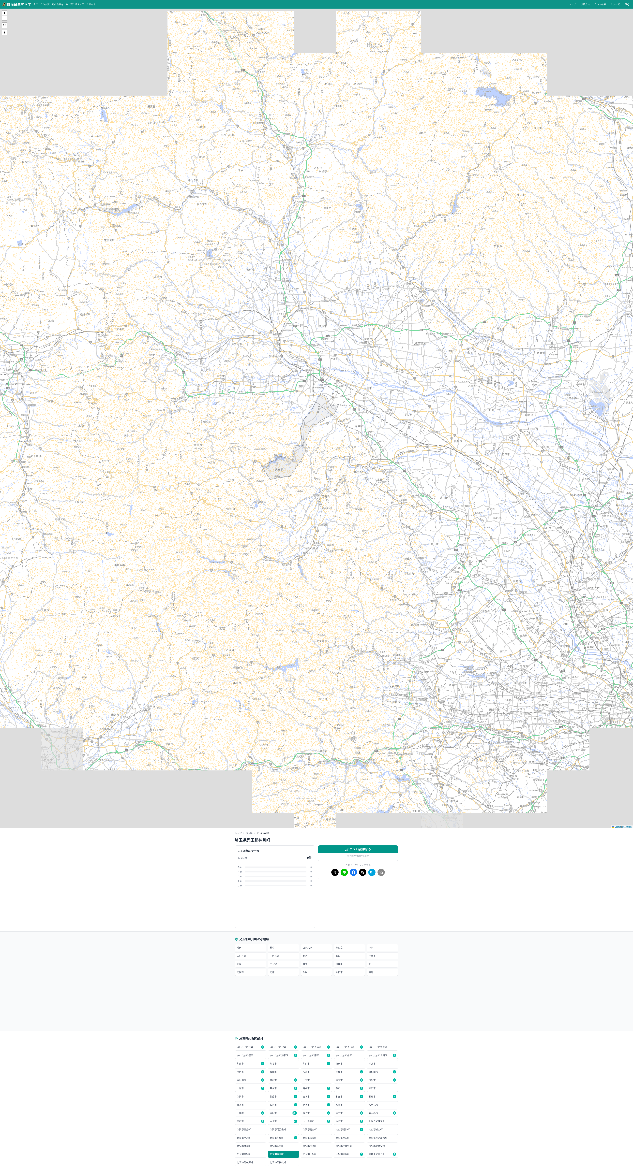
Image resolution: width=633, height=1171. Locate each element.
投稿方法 (585, 4)
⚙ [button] (4, 32)
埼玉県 (249, 833)
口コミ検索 (600, 4)
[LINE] (344, 872)
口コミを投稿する (360, 849)
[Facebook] (353, 872)
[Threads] (362, 872)
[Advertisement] (358, 905)
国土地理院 (627, 826)
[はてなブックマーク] (372, 872)
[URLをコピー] (381, 872)
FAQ (626, 4)
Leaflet (617, 826)
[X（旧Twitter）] (335, 872)
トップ (572, 4)
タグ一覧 (615, 4)
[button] (4, 13)
